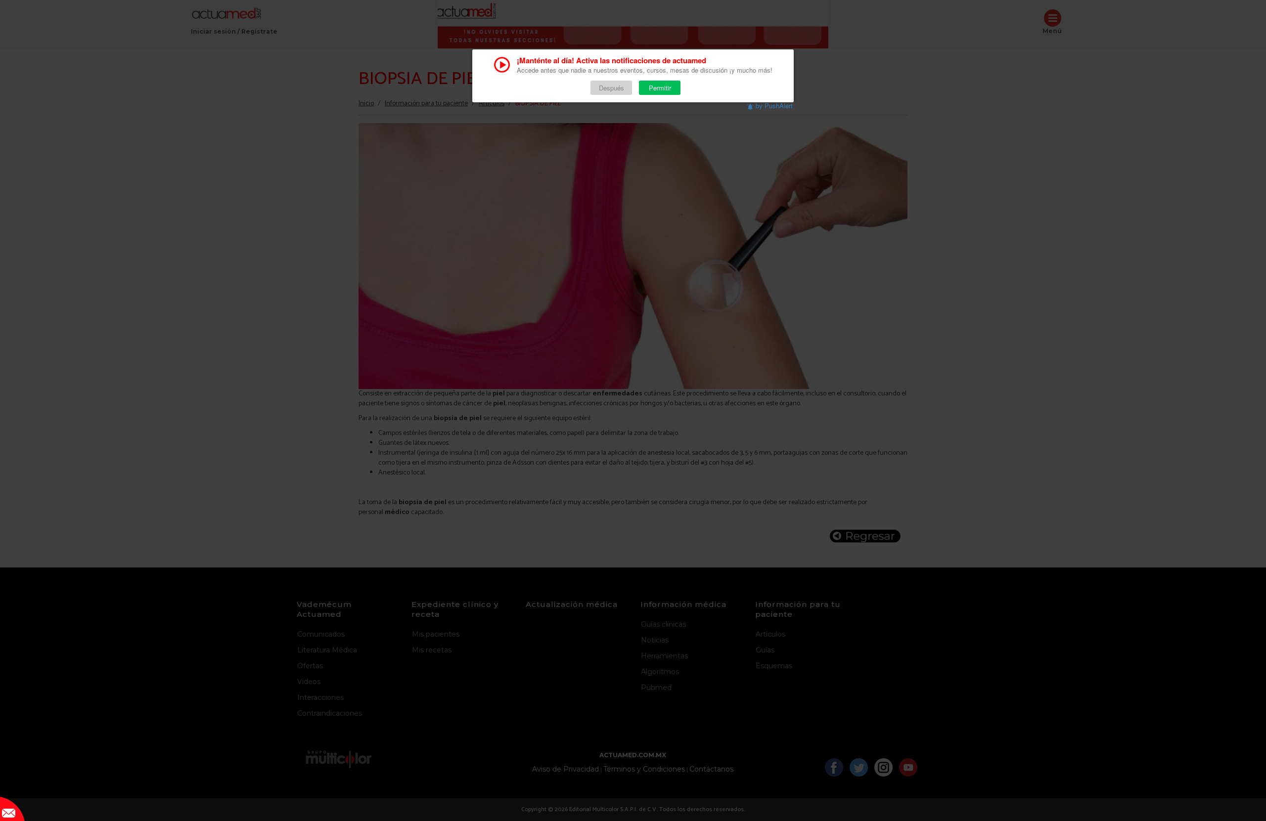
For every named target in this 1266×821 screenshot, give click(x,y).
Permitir (660, 87)
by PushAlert (774, 105)
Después (611, 87)
